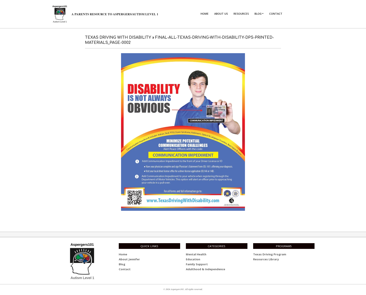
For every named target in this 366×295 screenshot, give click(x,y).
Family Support (197, 264)
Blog (122, 264)
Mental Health (196, 254)
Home (123, 254)
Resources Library (266, 259)
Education (193, 259)
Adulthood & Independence (205, 269)
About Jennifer (129, 259)
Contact (125, 269)
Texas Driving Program (269, 254)
